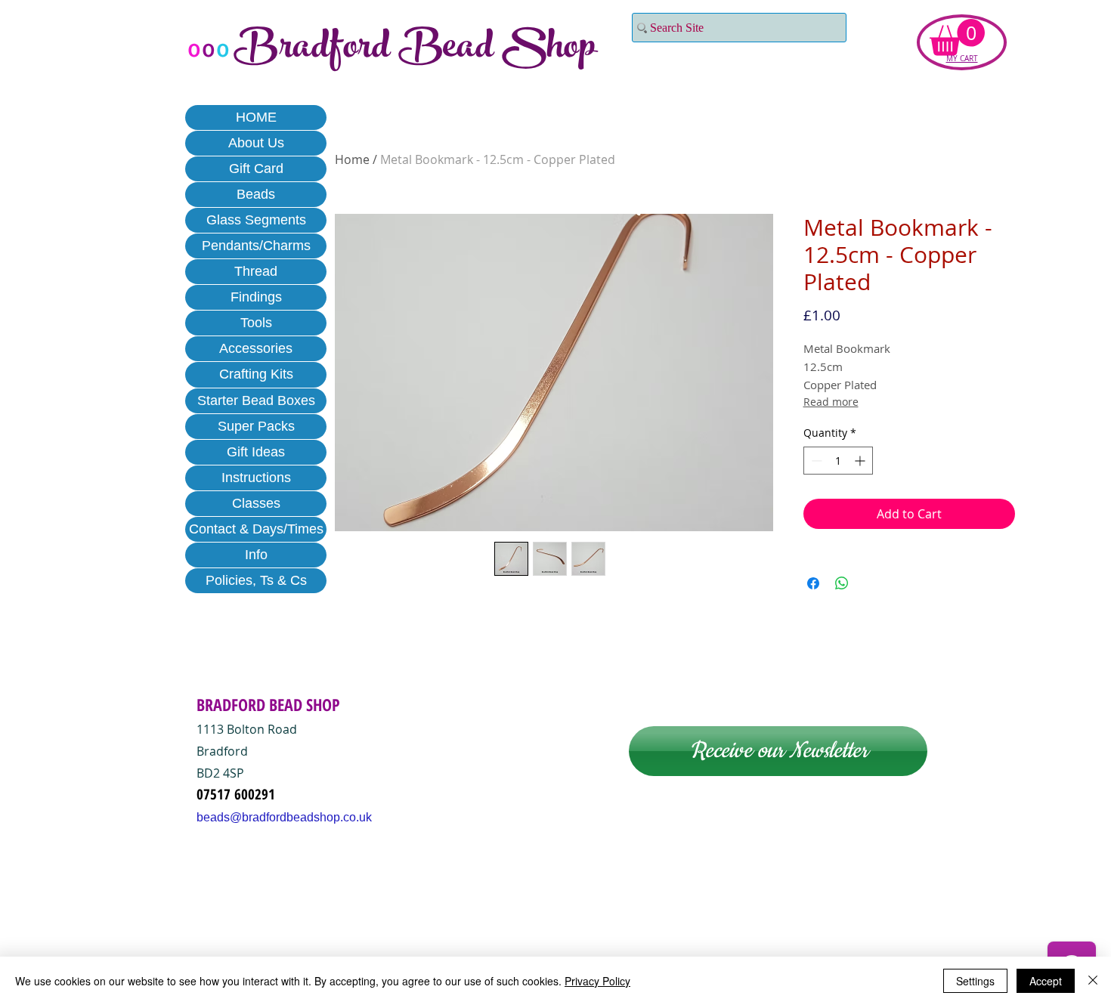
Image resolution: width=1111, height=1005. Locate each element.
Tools (256, 322)
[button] (957, 37)
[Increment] (861, 460)
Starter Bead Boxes (256, 400)
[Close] (1093, 981)
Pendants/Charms (256, 245)
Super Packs (256, 426)
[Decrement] (815, 460)
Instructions (256, 477)
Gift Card (256, 168)
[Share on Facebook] (813, 583)
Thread (255, 271)
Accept (1045, 980)
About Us (256, 142)
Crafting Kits (256, 374)
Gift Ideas (256, 451)
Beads (256, 194)
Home (352, 159)
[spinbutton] (838, 460)
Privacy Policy (597, 980)
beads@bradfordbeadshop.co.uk (284, 817)
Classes (256, 503)
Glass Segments (256, 219)
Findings (256, 297)
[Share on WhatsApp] (842, 583)
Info (256, 554)
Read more (831, 401)
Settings (975, 980)
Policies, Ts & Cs (256, 580)
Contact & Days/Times (256, 529)
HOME (256, 117)
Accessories (255, 348)
